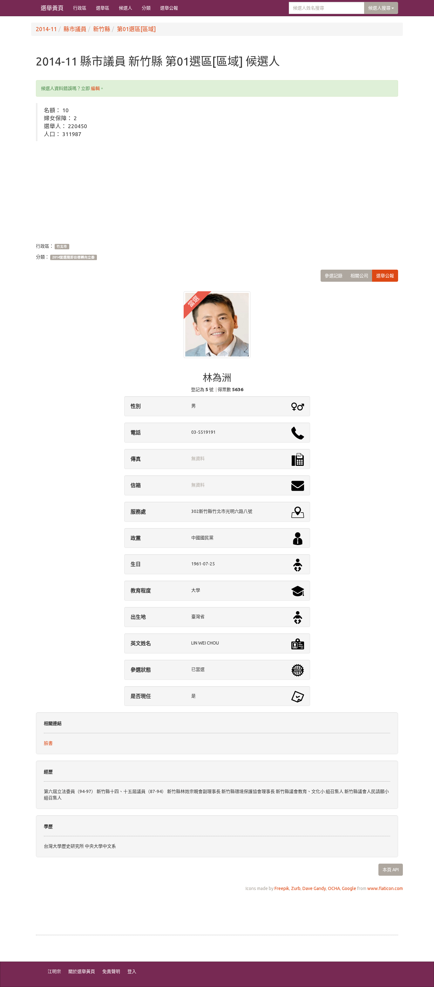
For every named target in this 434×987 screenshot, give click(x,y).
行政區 (79, 7)
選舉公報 (169, 7)
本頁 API (391, 869)
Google (349, 888)
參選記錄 (333, 275)
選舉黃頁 (52, 8)
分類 (146, 7)
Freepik (282, 888)
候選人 (125, 7)
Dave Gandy (314, 888)
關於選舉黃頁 (81, 971)
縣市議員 (75, 29)
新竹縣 (101, 29)
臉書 (48, 743)
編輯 (95, 88)
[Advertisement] (217, 192)
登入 (131, 971)
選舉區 (102, 7)
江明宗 (54, 971)
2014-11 (46, 29)
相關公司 (359, 275)
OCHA (334, 888)
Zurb (296, 888)
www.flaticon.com (385, 888)
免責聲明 (111, 971)
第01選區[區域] (136, 29)
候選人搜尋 (379, 7)
